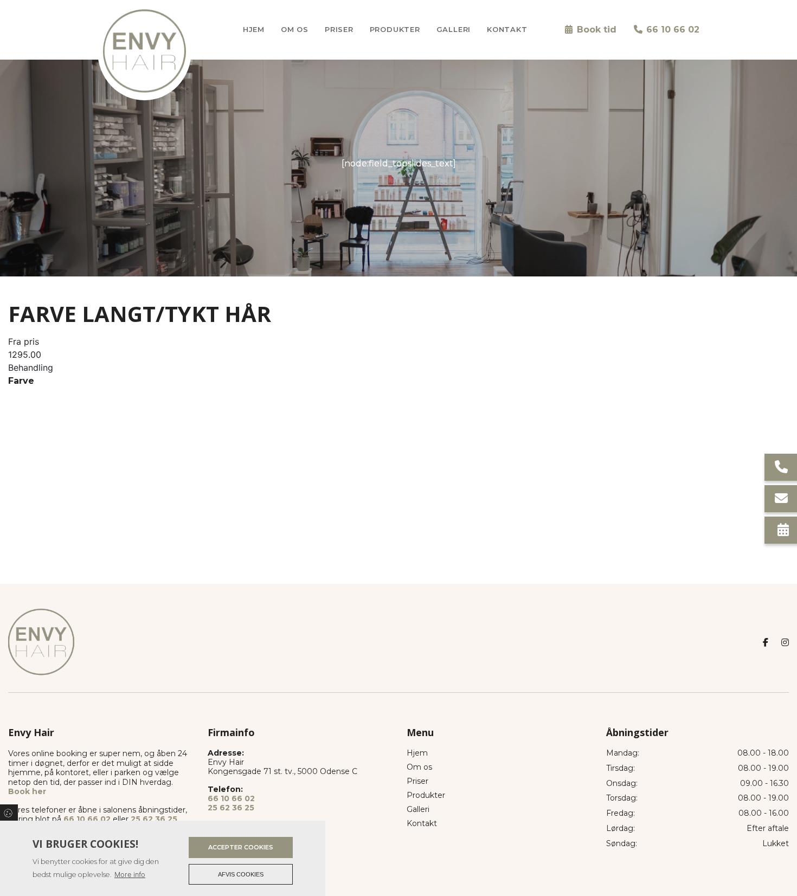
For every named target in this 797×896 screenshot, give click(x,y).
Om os (419, 767)
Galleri (418, 809)
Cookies (9, 812)
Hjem (417, 753)
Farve (21, 381)
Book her (27, 791)
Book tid (595, 29)
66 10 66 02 (671, 29)
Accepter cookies (240, 847)
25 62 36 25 (154, 819)
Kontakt (422, 823)
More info (129, 875)
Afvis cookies (240, 874)
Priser (417, 781)
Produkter (426, 795)
